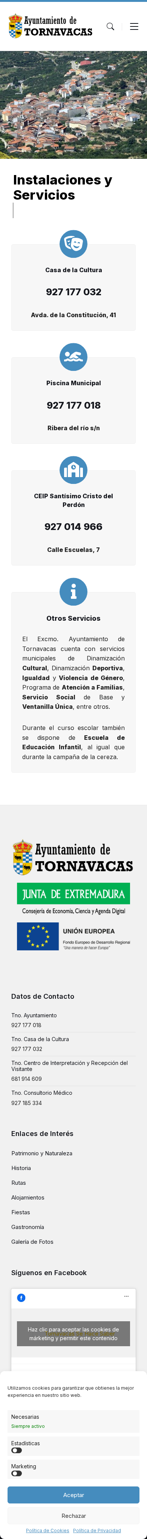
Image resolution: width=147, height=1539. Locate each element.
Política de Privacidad (97, 1530)
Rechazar (73, 1515)
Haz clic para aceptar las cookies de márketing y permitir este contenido (73, 1333)
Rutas (18, 1182)
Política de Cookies (47, 1530)
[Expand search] (110, 26)
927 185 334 (26, 1103)
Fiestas (20, 1212)
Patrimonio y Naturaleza (41, 1153)
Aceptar (73, 1495)
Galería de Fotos (32, 1241)
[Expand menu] (134, 26)
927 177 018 (26, 1025)
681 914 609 (26, 1079)
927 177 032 (26, 1049)
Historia (21, 1168)
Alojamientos (27, 1197)
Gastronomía (27, 1227)
